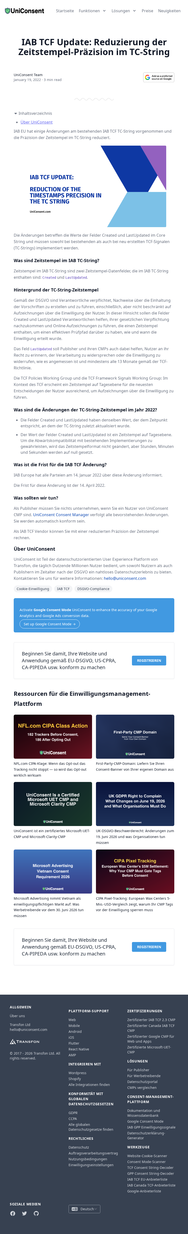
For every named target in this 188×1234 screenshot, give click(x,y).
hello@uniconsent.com (125, 578)
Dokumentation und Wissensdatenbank (143, 1113)
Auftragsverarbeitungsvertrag (93, 1153)
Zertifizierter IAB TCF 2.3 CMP (151, 1019)
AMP (72, 1055)
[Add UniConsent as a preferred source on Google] (158, 77)
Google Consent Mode (52, 609)
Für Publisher (138, 1070)
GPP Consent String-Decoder (150, 1173)
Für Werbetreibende (144, 1075)
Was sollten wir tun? (36, 498)
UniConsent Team (28, 74)
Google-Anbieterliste (144, 1191)
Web (72, 1019)
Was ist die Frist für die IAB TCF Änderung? (60, 464)
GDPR (73, 1112)
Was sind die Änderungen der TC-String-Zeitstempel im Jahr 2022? (85, 410)
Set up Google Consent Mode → (50, 624)
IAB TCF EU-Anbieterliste (147, 1179)
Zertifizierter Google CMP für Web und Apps (150, 1039)
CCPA (73, 1118)
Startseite (65, 10)
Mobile (74, 1025)
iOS (71, 1037)
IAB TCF (63, 588)
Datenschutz (79, 1147)
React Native (79, 1049)
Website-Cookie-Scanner (147, 1155)
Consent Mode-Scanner (146, 1161)
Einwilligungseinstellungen (91, 1165)
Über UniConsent (37, 122)
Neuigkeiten (169, 10)
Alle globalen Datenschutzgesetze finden (91, 1127)
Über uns (17, 1015)
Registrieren (149, 660)
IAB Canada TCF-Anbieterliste (151, 1185)
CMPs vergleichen (142, 1087)
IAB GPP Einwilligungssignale (151, 1127)
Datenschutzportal (142, 1081)
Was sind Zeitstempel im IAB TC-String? (56, 260)
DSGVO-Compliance (93, 588)
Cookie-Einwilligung (33, 588)
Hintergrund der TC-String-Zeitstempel (56, 290)
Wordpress (77, 1073)
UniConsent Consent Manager (61, 514)
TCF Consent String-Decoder (150, 1167)
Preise (147, 10)
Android (75, 1031)
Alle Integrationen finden (89, 1084)
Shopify (75, 1078)
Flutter (74, 1043)
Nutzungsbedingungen (88, 1159)
